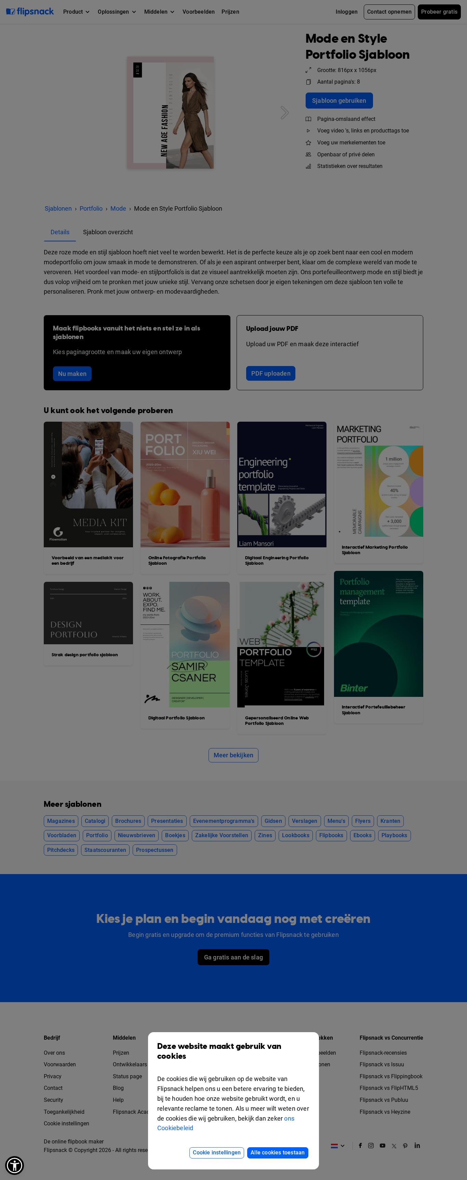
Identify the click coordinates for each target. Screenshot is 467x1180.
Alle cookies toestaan (278, 1152)
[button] (14, 1165)
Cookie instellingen (217, 1152)
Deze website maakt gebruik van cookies (219, 1051)
